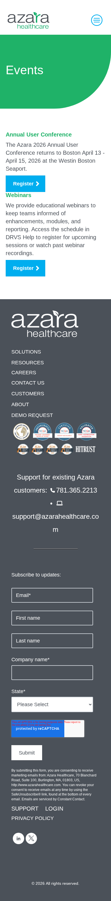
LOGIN (54, 808)
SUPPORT (24, 808)
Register (23, 184)
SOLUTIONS (26, 352)
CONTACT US (27, 383)
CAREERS (23, 372)
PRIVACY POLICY (32, 818)
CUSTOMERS (27, 393)
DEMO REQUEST (32, 415)
